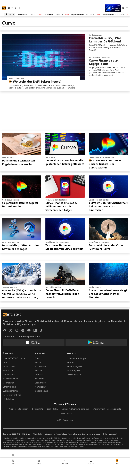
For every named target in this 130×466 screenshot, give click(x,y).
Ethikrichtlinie (9, 386)
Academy (39, 378)
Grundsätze (8, 382)
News (37, 358)
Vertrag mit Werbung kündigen (75, 409)
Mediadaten (9, 366)
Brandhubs (40, 382)
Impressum (8, 370)
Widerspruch (66, 413)
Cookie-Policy (52, 409)
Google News (41, 390)
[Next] (8, 453)
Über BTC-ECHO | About (14, 358)
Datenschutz (9, 374)
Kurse (38, 362)
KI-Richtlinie (8, 399)
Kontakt (71, 362)
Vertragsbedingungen (18, 409)
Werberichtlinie (10, 390)
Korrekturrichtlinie (12, 395)
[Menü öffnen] (126, 8)
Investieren (40, 366)
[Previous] (3, 453)
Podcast (39, 374)
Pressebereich (74, 374)
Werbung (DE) (73, 370)
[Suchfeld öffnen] (123, 8)
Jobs (5, 362)
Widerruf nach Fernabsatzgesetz (107, 409)
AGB (59, 420)
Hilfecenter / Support (77, 358)
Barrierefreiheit (10, 378)
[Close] (13, 455)
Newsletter (40, 386)
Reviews (39, 370)
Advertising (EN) (74, 366)
